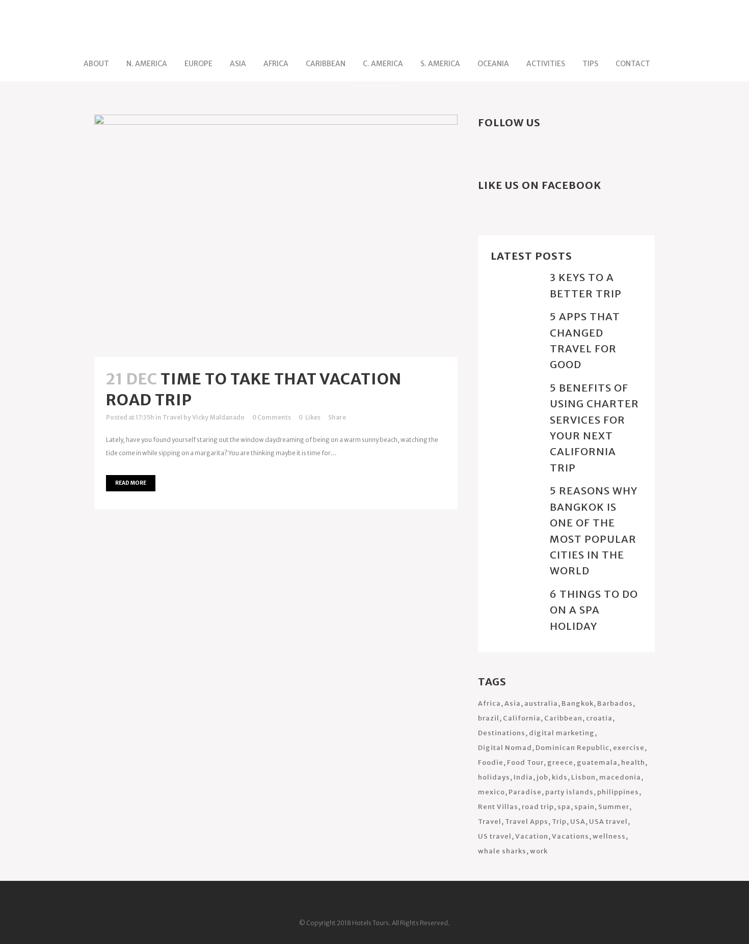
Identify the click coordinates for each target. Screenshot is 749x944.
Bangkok (577, 703)
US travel (495, 836)
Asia (512, 703)
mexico (491, 792)
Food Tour (525, 762)
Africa (489, 703)
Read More (130, 483)
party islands (569, 792)
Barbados (615, 703)
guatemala (597, 762)
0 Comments (271, 417)
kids (560, 777)
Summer (613, 806)
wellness (609, 836)
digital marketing (562, 733)
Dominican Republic (572, 747)
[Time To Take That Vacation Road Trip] (276, 236)
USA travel (608, 821)
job (542, 777)
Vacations (570, 836)
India (523, 777)
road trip (538, 806)
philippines (618, 792)
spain (584, 806)
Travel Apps (526, 821)
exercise (629, 747)
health (633, 762)
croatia (599, 718)
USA (577, 821)
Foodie (490, 762)
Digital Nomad (505, 747)
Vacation (531, 836)
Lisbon (583, 777)
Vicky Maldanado (218, 417)
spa (564, 806)
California (522, 718)
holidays (494, 777)
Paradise (525, 792)
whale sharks (502, 851)
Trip (559, 821)
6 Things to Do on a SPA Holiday (594, 610)
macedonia (620, 777)
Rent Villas (498, 806)
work (539, 851)
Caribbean (563, 718)
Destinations (501, 733)
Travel (172, 417)
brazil (488, 718)
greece (560, 762)
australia (541, 703)
